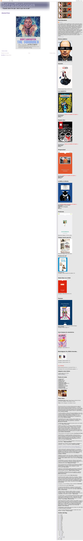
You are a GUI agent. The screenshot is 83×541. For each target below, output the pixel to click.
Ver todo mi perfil (61, 36)
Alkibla (59, 204)
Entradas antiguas (53, 53)
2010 (60, 515)
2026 (60, 539)
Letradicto (60, 22)
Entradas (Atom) (8, 55)
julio (61, 535)
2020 (60, 526)
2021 (60, 527)
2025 (60, 538)
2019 (60, 525)
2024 (60, 530)
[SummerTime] (6, 13)
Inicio (29, 53)
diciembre (62, 537)
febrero (61, 532)
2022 (60, 528)
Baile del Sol (60, 175)
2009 (60, 514)
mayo (61, 533)
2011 (60, 516)
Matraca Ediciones (61, 114)
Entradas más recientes (5, 53)
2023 (60, 529)
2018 (60, 524)
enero (61, 531)
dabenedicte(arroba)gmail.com (63, 374)
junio (61, 534)
